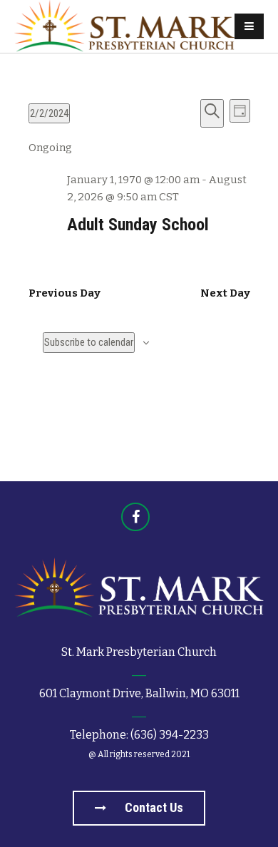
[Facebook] (135, 517)
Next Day (225, 293)
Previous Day (65, 293)
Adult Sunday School (138, 225)
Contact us (152, 807)
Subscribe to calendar (88, 342)
